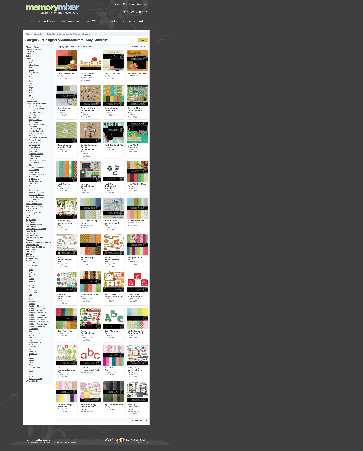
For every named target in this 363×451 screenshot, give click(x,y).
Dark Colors (33, 72)
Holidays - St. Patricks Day (39, 322)
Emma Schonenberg (37, 136)
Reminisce (33, 354)
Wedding (32, 372)
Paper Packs (31, 231)
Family (31, 286)
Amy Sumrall (33, 111)
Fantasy (32, 288)
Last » (144, 47)
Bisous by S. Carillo (36, 124)
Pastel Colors (34, 83)
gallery (110, 21)
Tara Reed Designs (36, 197)
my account (138, 21)
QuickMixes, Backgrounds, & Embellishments (68, 34)
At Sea (31, 267)
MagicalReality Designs (38, 174)
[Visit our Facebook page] (124, 12)
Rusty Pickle (33, 186)
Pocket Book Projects (35, 238)
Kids (30, 331)
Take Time (30, 256)
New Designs (31, 226)
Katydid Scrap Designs (37, 161)
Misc (30, 340)
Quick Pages (31, 249)
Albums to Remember (37, 108)
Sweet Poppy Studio (36, 192)
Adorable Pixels (35, 106)
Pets (30, 349)
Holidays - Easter (35, 311)
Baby (31, 270)
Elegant (32, 281)
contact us (127, 21)
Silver (31, 92)
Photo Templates (32, 236)
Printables (30, 240)
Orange (31, 81)
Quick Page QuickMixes (35, 247)
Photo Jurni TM (32, 233)
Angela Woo (33, 115)
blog (118, 21)
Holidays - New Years (37, 320)
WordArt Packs (32, 381)
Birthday (32, 274)
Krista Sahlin (33, 165)
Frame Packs (31, 208)
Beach (31, 272)
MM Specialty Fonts (34, 224)
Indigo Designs (34, 145)
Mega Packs (31, 220)
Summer (32, 363)
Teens (31, 365)
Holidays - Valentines (37, 326)
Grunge (31, 299)
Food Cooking (34, 292)
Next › (138, 47)
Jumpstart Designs (36, 154)
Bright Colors (34, 65)
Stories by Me (34, 190)
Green (31, 79)
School (31, 356)
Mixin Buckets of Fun (37, 342)
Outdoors (32, 347)
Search (143, 40)
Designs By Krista (35, 133)
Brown (31, 67)
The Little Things (32, 258)
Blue (30, 63)
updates (86, 21)
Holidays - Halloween (37, 315)
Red (30, 90)
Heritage (32, 301)
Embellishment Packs (35, 206)
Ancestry (32, 263)
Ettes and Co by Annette (38, 138)
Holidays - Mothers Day (38, 317)
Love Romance (34, 333)
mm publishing (73, 21)
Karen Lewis (33, 158)
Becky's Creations (35, 120)
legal (37, 440)
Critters (31, 279)
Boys (30, 276)
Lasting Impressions (36, 167)
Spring (31, 361)
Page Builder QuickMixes (36, 229)
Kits (27, 217)
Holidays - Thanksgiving (38, 324)
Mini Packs (30, 222)
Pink (30, 86)
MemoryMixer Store (35, 34)
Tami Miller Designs (36, 195)
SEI (30, 188)
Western (32, 374)
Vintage (32, 370)
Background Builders (34, 49)
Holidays (32, 304)
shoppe (101, 21)
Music (31, 345)
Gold (30, 74)
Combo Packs (31, 102)
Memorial (32, 338)
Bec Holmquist (34, 117)
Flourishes (33, 290)
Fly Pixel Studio (35, 142)
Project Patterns (32, 245)
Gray (30, 77)
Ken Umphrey (34, 163)
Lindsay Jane (34, 172)
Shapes (29, 254)
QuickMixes (30, 251)
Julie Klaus (33, 152)
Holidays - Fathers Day (37, 313)
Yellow (31, 99)
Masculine (33, 336)
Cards (28, 54)
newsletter (42, 21)
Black (31, 61)
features (52, 21)
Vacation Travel (35, 367)
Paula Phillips (34, 183)
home (32, 21)
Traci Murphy (34, 199)
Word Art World (34, 201)
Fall (30, 283)
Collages (29, 56)
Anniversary (33, 265)
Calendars (30, 52)
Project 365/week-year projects (38, 242)
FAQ (93, 21)
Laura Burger (34, 170)
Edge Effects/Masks (34, 204)
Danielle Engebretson (37, 131)
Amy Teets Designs (36, 113)
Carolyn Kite (33, 127)
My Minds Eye (34, 179)
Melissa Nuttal (34, 177)
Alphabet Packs (32, 47)
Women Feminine (35, 379)
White (31, 97)
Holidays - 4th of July (37, 306)
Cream (31, 70)
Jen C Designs (34, 149)
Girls (30, 295)
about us (30, 440)
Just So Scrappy (35, 156)
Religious (32, 351)
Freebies (29, 211)
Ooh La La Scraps (36, 181)
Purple (31, 88)
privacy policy (45, 440)
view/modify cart (136, 4)
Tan (30, 95)
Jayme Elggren (34, 147)
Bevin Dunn (33, 122)
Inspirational (33, 329)
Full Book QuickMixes (34, 213)
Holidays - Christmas (37, 308)
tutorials (62, 21)
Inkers (28, 215)
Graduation (33, 297)
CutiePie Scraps (35, 129)
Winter (31, 376)
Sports (31, 358)
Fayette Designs (35, 140)
